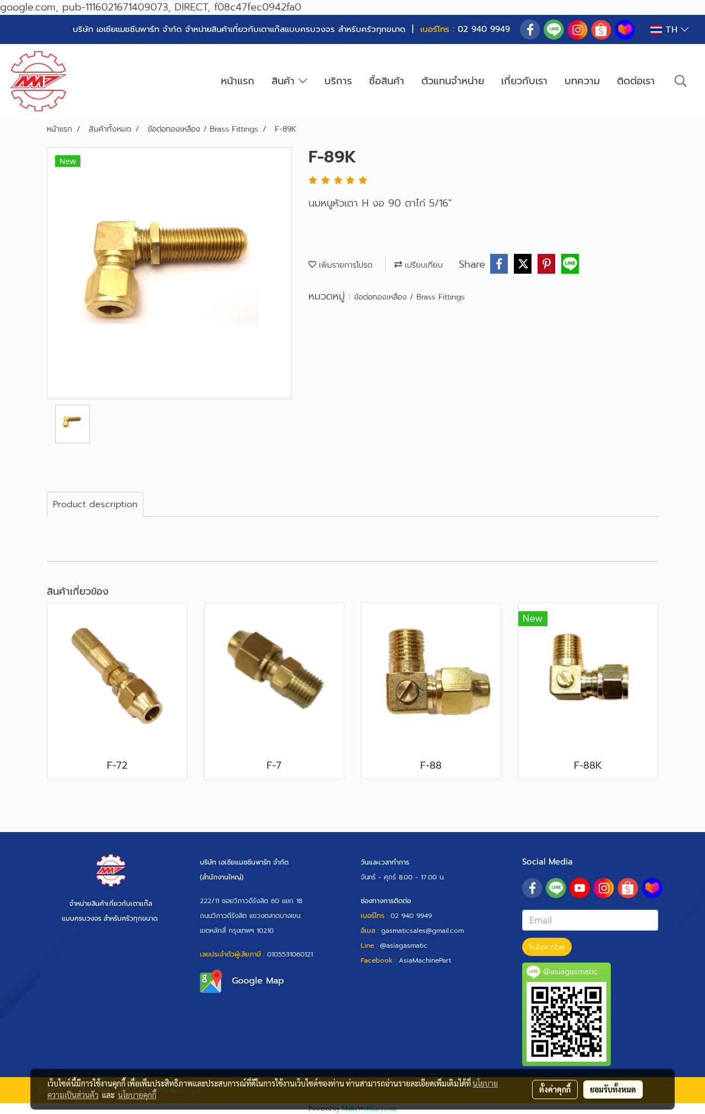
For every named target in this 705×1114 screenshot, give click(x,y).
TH (671, 29)
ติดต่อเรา (636, 81)
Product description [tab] (95, 504)
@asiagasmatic (403, 945)
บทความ (582, 81)
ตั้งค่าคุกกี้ (555, 1089)
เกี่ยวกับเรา (524, 81)
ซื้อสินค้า (386, 81)
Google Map (258, 980)
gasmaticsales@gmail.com (422, 931)
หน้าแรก (237, 81)
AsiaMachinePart (425, 960)
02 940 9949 (484, 29)
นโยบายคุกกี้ (137, 1095)
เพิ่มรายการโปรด (344, 265)
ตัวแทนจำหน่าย (452, 81)
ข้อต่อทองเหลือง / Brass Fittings (409, 297)
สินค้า (285, 81)
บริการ (338, 81)
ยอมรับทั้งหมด (613, 1089)
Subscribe (547, 947)
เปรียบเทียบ (422, 265)
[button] (681, 80)
